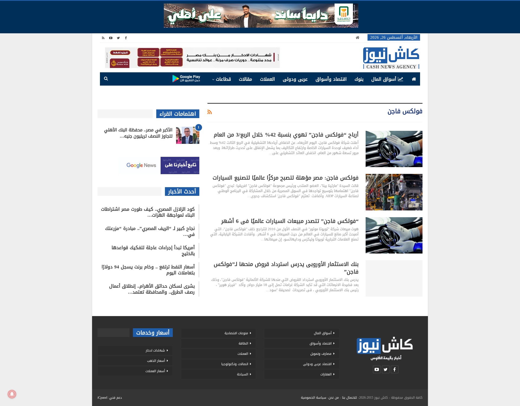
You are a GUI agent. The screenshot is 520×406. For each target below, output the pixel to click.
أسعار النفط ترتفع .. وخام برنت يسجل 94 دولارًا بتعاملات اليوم (148, 269)
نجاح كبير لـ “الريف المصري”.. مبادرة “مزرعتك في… (150, 231)
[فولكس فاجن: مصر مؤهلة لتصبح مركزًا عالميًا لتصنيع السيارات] (394, 192)
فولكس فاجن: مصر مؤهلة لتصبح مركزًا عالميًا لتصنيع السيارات (286, 178)
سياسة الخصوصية (313, 398)
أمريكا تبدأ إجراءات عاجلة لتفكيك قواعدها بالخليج (153, 250)
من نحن (334, 398)
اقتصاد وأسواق (331, 79)
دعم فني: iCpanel (110, 398)
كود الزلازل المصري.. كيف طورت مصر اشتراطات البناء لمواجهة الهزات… (148, 212)
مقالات (245, 79)
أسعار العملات (155, 371)
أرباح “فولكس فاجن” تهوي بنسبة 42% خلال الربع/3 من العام (286, 134)
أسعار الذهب (156, 361)
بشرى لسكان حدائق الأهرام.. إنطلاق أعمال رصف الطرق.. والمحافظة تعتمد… (152, 289)
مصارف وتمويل (321, 354)
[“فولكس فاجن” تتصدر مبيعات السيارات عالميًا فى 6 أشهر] (394, 235)
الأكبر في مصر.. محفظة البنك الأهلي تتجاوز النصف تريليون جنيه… (138, 133)
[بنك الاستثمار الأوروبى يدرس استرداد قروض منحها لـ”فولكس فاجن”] (394, 278)
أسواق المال (383, 79)
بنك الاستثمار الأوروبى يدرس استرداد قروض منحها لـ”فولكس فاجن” (286, 268)
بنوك (359, 79)
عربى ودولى (295, 79)
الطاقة (243, 343)
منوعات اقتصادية (236, 333)
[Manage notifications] (12, 394)
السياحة (242, 374)
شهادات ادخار (155, 350)
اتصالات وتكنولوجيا (234, 364)
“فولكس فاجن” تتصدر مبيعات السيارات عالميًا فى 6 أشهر (290, 221)
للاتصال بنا (349, 398)
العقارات (326, 374)
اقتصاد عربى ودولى (317, 364)
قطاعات (223, 79)
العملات (267, 79)
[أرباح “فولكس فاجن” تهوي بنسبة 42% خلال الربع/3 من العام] (394, 149)
